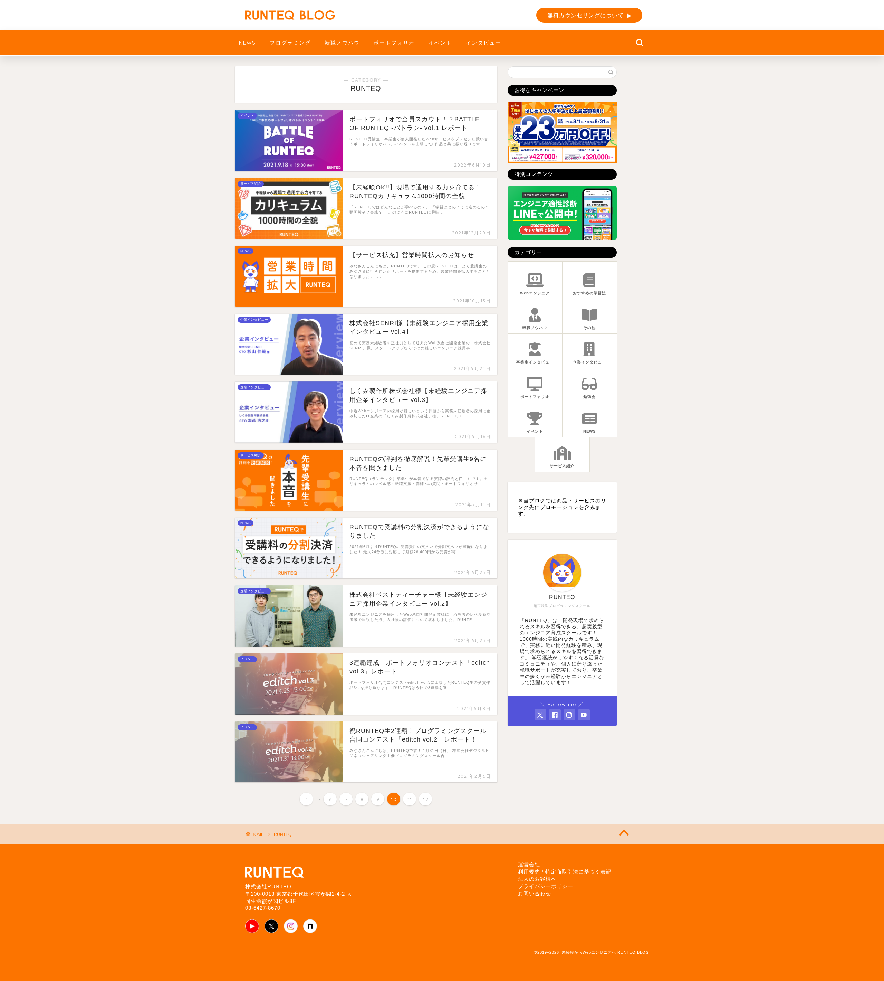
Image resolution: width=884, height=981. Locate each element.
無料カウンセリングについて (585, 15)
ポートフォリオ (394, 42)
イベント (440, 42)
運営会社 (529, 864)
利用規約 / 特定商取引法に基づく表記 (565, 872)
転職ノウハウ (342, 42)
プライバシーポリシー (545, 886)
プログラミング (290, 42)
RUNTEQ (282, 834)
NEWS (247, 42)
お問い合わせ (534, 893)
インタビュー (483, 42)
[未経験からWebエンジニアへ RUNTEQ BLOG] (290, 15)
